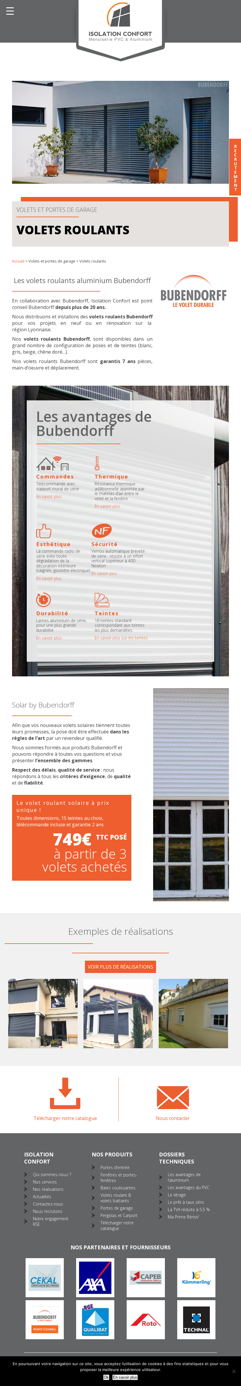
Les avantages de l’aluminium (184, 1177)
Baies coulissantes (118, 1188)
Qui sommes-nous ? (52, 1174)
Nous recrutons (47, 1211)
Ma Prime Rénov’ (183, 1217)
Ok (106, 1377)
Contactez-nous (48, 1204)
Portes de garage (117, 1208)
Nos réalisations (48, 1189)
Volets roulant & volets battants (116, 1197)
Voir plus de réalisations (120, 967)
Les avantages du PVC (188, 1187)
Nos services (45, 1182)
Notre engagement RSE (50, 1221)
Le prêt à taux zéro (186, 1202)
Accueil (18, 261)
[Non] (234, 1371)
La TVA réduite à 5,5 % (189, 1209)
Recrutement (235, 167)
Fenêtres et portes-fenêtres (119, 1177)
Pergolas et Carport (119, 1215)
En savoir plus (125, 1377)
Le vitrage (177, 1195)
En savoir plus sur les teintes (121, 638)
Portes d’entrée (115, 1167)
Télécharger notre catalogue (117, 1225)
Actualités (42, 1196)
